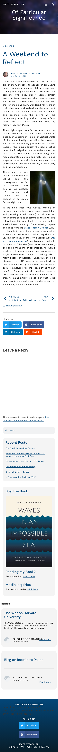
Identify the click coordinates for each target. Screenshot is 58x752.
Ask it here (29, 576)
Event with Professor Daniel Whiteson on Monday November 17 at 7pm (25, 454)
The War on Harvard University (20, 466)
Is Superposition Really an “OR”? (21, 477)
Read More (45, 639)
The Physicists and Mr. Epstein (20, 448)
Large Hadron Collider (36, 227)
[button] (46, 5)
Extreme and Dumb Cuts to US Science (25, 461)
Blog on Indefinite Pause (17, 472)
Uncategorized (14, 305)
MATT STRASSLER (13, 4)
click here (32, 589)
